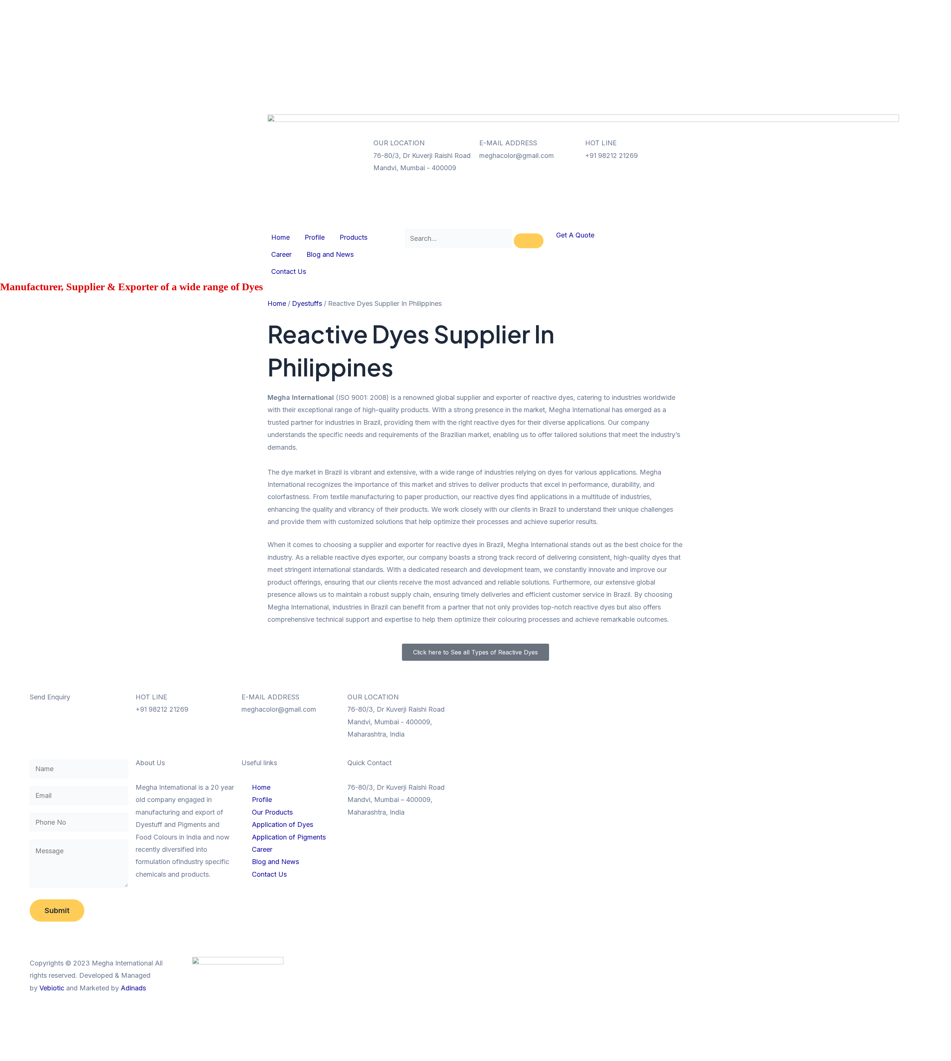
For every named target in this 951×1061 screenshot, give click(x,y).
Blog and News (471, 25)
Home (421, 8)
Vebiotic (51, 988)
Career (422, 25)
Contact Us (429, 42)
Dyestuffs (307, 303)
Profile (456, 8)
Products (495, 8)
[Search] (528, 240)
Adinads (133, 988)
